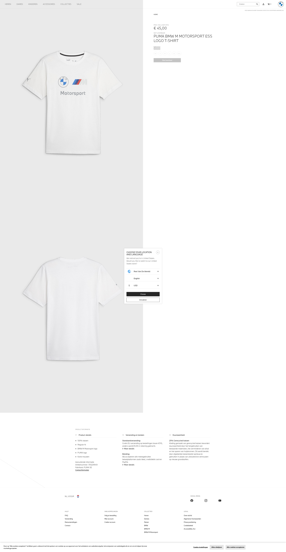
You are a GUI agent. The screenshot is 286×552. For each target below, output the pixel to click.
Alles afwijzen (216, 547)
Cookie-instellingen (200, 547)
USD (133, 285)
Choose (143, 294)
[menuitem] (8, 4)
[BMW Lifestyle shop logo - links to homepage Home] (281, 4)
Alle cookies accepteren (235, 547)
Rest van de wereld (142, 271)
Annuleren (143, 300)
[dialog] (143, 276)
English (137, 278)
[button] (263, 4)
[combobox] (248, 4)
